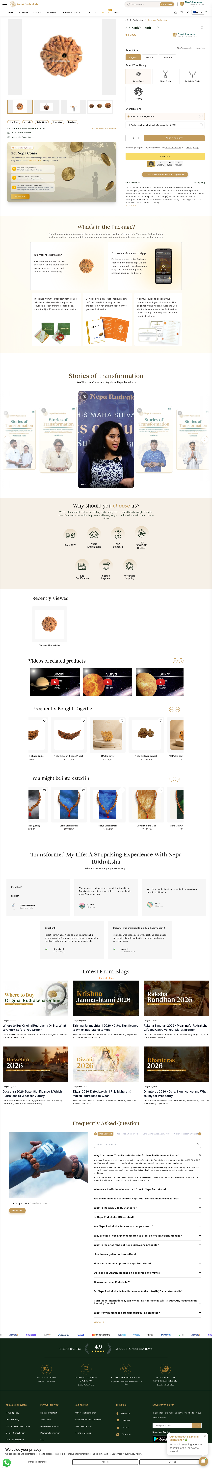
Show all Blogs (106, 978)
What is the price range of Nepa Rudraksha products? (126, 1245)
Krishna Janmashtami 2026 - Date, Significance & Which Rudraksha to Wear (105, 1027)
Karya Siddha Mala (108, 825)
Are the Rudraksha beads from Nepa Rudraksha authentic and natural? (137, 1198)
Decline (172, 1462)
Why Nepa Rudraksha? (85, 1413)
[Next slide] (181, 660)
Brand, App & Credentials (127, 1134)
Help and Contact (48, 1413)
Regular (133, 57)
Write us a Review (83, 1426)
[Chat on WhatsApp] (7, 1463)
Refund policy (12, 1413)
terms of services (173, 147)
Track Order (45, 1419)
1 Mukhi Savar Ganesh (146, 756)
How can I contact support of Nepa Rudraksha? (122, 1263)
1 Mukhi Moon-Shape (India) (30, 756)
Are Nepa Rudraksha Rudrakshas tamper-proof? (123, 1226)
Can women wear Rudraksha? (112, 1282)
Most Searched (105, 1134)
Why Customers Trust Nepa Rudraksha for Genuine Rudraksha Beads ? (137, 1155)
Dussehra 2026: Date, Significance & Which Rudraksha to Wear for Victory (32, 1093)
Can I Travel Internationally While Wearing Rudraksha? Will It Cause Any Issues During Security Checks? (145, 1302)
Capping (138, 99)
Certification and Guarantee (88, 1419)
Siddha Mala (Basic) (30, 825)
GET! (196, 1425)
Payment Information (50, 1433)
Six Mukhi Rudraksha (49, 645)
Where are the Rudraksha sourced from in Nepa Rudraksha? (130, 1189)
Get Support (17, 1210)
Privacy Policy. (135, 1454)
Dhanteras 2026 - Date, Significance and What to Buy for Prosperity (176, 1093)
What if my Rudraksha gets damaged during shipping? (127, 1312)
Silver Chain (165, 81)
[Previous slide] (175, 660)
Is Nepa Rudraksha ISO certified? (114, 1217)
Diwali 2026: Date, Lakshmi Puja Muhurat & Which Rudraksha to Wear (102, 1093)
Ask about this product (105, 128)
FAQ (42, 1440)
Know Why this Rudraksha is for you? (163, 174)
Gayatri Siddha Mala (146, 825)
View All (98, 1322)
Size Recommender (184, 48)
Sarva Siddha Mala (69, 825)
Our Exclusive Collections (18, 1426)
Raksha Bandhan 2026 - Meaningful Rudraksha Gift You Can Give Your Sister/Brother (176, 1027)
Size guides (200, 48)
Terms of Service (83, 1433)
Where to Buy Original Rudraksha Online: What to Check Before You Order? (34, 1027)
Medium (150, 57)
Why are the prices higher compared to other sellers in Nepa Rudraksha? (138, 1235)
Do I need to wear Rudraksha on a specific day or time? (127, 1272)
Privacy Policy (12, 1419)
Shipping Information (50, 1426)
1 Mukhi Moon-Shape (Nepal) (68, 756)
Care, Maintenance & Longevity (156, 1134)
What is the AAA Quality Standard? (115, 1207)
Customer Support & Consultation (188, 1134)
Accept (105, 1462)
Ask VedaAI (168, 4)
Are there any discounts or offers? (115, 1254)
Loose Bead (138, 81)
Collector (167, 57)
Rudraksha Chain (192, 81)
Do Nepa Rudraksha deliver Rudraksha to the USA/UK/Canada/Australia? (138, 1291)
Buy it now (165, 156)
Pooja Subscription (15, 1440)
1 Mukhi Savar (107, 756)
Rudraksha (138, 20)
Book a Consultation (15, 1433)
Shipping (200, 183)
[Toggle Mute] (6, 413)
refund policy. (192, 147)
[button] (7, 439)
